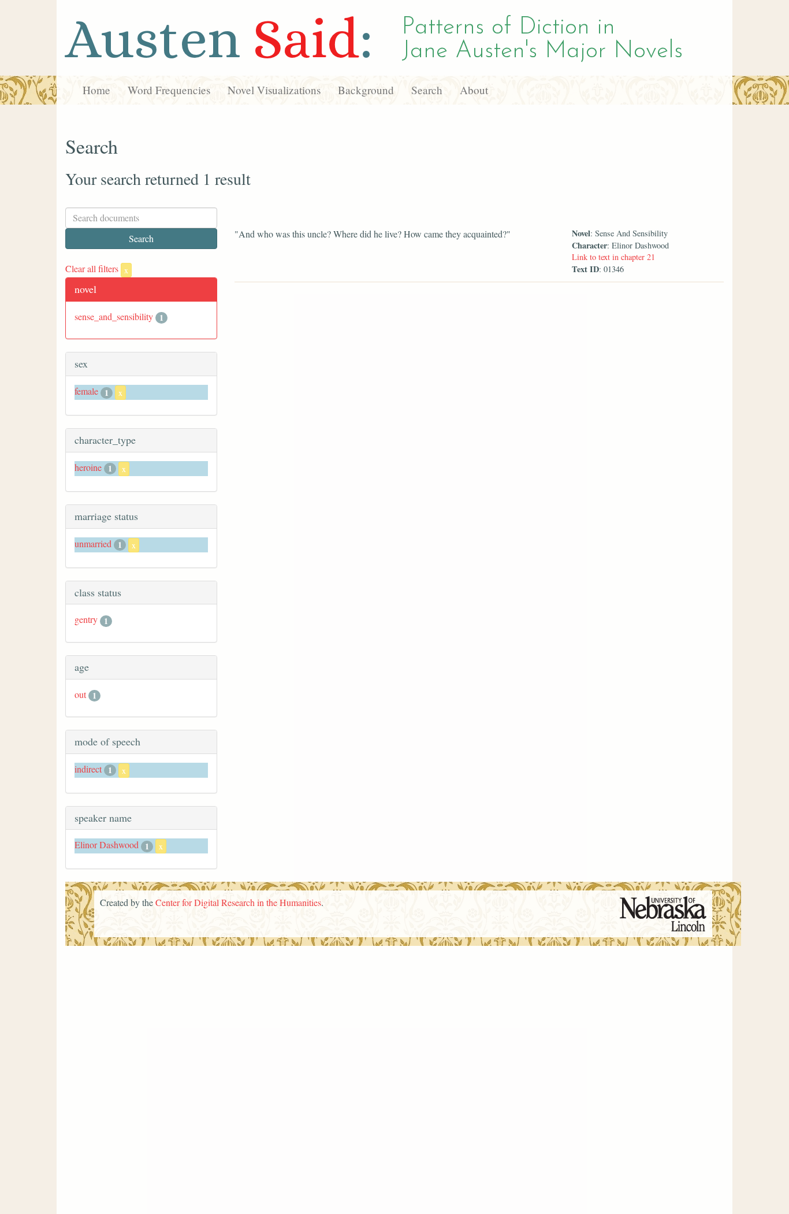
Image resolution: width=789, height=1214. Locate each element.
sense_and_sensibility (114, 316)
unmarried (93, 543)
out (80, 694)
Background (366, 90)
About (474, 90)
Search (426, 90)
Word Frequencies (169, 90)
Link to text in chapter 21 (613, 256)
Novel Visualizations (274, 90)
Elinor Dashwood (107, 844)
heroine (88, 467)
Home (96, 90)
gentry (86, 619)
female (86, 391)
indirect (88, 769)
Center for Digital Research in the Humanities (238, 902)
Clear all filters (96, 268)
